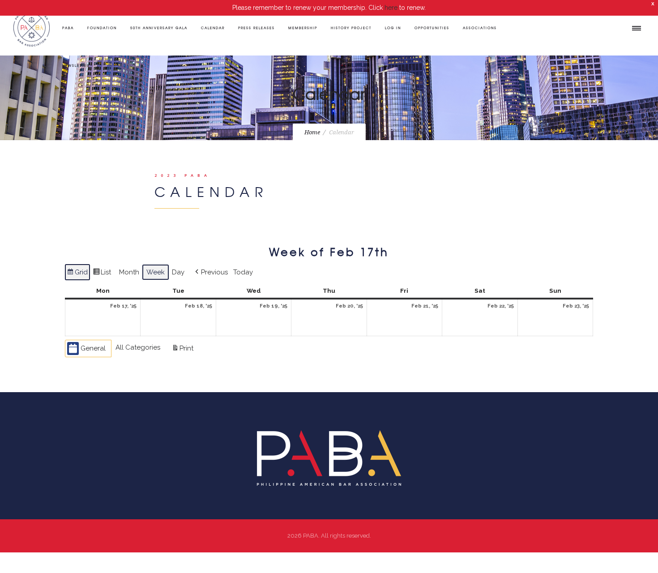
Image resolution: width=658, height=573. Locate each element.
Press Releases (256, 27)
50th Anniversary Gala (159, 27)
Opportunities (431, 27)
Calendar (213, 27)
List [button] (102, 274)
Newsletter (76, 65)
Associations (480, 27)
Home (312, 132)
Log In (393, 27)
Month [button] (129, 272)
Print (182, 350)
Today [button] (243, 272)
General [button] (93, 348)
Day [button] (178, 272)
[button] (210, 272)
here (391, 7)
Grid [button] (77, 274)
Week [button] (155, 272)
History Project (351, 27)
